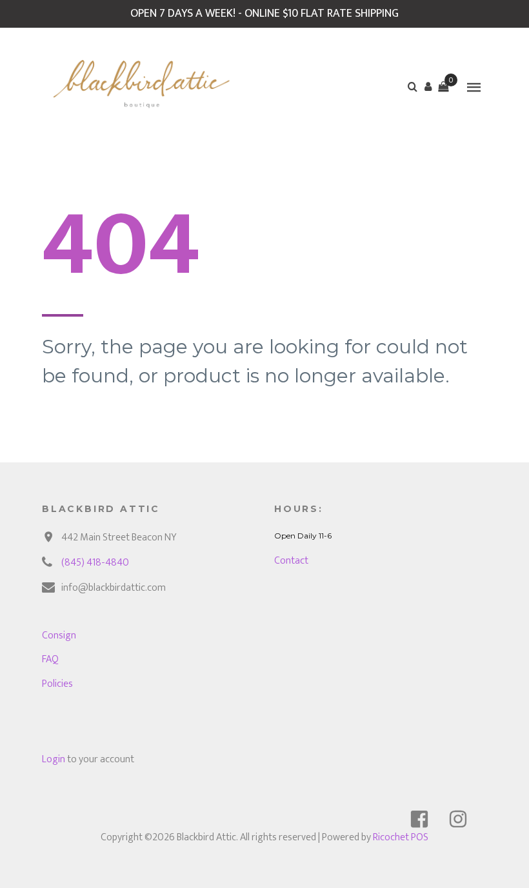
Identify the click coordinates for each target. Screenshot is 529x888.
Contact (291, 560)
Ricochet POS (400, 837)
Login (53, 759)
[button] (427, 86)
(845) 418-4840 (95, 562)
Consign (59, 635)
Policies (57, 684)
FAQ (50, 659)
